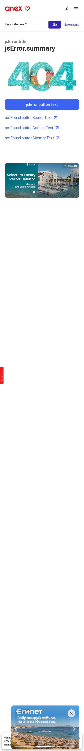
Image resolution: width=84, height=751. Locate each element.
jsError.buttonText (42, 104)
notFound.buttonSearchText (28, 117)
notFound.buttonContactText (29, 128)
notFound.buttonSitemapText (29, 138)
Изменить (71, 25)
